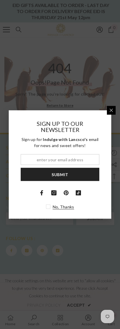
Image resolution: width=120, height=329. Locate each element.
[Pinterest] (66, 193)
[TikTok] (78, 193)
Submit (60, 174)
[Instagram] (54, 193)
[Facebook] (42, 193)
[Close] (111, 110)
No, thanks (63, 206)
